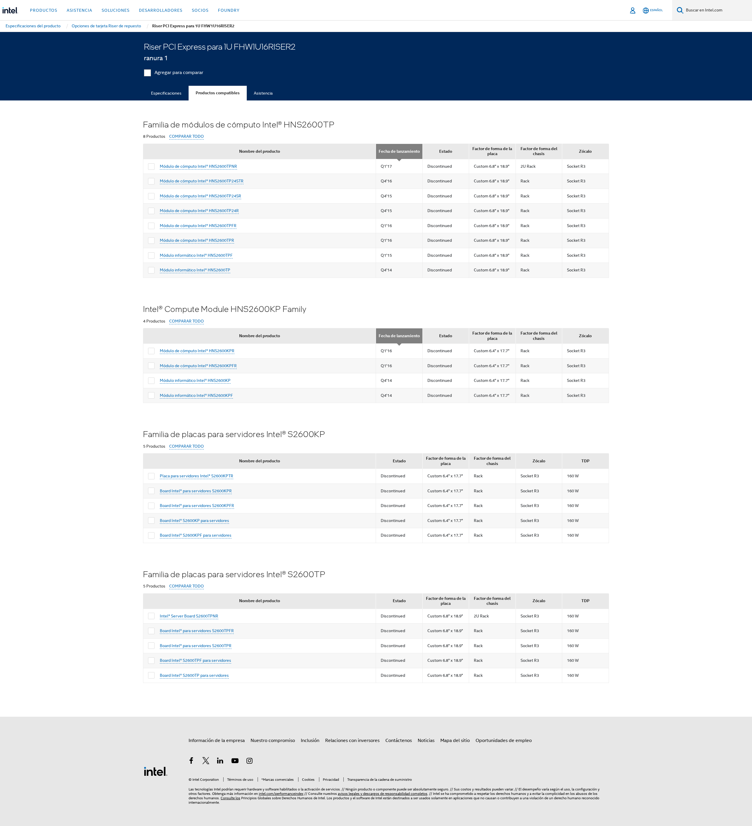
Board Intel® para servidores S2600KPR (196, 490)
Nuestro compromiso (273, 740)
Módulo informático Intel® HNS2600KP (195, 380)
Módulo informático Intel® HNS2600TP (195, 270)
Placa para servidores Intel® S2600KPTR (196, 476)
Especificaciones (166, 93)
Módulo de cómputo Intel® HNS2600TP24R (199, 210)
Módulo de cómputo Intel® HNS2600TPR (197, 240)
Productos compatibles (218, 93)
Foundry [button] (229, 10)
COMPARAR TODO (186, 136)
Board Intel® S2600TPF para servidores (195, 660)
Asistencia (263, 93)
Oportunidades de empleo (504, 740)
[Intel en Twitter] (206, 761)
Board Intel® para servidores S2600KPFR (197, 505)
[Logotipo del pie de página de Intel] (155, 771)
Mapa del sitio (455, 740)
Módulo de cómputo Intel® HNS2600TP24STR (202, 181)
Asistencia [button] (79, 10)
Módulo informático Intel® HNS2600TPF (196, 255)
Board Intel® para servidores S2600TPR (195, 645)
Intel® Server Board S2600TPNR (189, 616)
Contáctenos (398, 740)
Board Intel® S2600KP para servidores (194, 520)
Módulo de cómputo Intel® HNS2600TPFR (198, 225)
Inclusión (310, 740)
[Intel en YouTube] (235, 761)
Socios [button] (200, 10)
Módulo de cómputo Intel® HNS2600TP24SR (200, 196)
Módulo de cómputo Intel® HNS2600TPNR (198, 166)
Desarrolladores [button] (160, 10)
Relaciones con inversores (352, 740)
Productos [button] (43, 10)
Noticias (426, 740)
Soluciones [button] (116, 10)
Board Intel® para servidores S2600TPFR (197, 630)
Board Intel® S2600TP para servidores (194, 675)
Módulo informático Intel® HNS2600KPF (196, 395)
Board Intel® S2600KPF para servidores (195, 535)
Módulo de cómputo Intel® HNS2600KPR (197, 350)
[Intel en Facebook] (191, 761)
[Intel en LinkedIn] (220, 761)
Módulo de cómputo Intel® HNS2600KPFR (198, 365)
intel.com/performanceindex (281, 793)
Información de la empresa (217, 740)
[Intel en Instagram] (249, 761)
